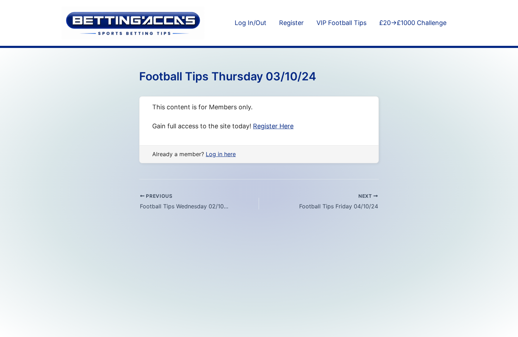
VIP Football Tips (341, 22)
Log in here (221, 154)
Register (291, 22)
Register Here (273, 126)
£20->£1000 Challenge (412, 22)
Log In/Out (250, 22)
